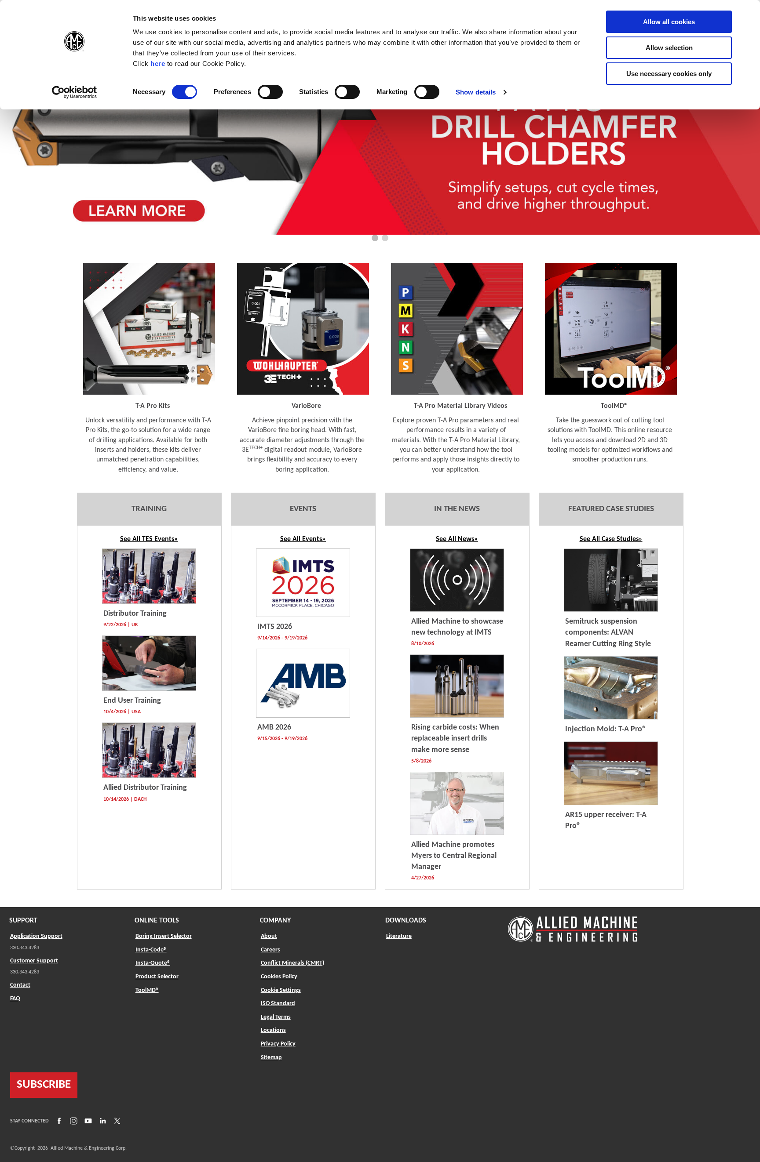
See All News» (457, 539)
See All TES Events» (149, 539)
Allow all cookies (669, 21)
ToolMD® (147, 990)
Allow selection (669, 47)
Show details (476, 92)
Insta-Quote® (152, 962)
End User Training (132, 701)
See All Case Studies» (611, 539)
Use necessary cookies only (669, 73)
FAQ (15, 998)
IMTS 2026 (274, 627)
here (157, 63)
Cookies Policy (279, 976)
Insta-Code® (151, 949)
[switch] (270, 92)
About (269, 936)
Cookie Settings (281, 990)
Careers (270, 950)
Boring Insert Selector (163, 936)
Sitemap (271, 1057)
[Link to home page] (573, 925)
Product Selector (157, 976)
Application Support (36, 936)
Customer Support (34, 961)
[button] (375, 238)
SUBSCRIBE (44, 1085)
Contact (20, 985)
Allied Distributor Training (145, 788)
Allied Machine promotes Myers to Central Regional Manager (454, 856)
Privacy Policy (278, 1044)
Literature (399, 936)
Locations (273, 1030)
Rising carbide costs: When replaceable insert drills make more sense (455, 738)
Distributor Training (135, 614)
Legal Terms (276, 1017)
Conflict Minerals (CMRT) (292, 963)
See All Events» (303, 539)
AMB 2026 (274, 727)
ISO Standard (278, 1003)
